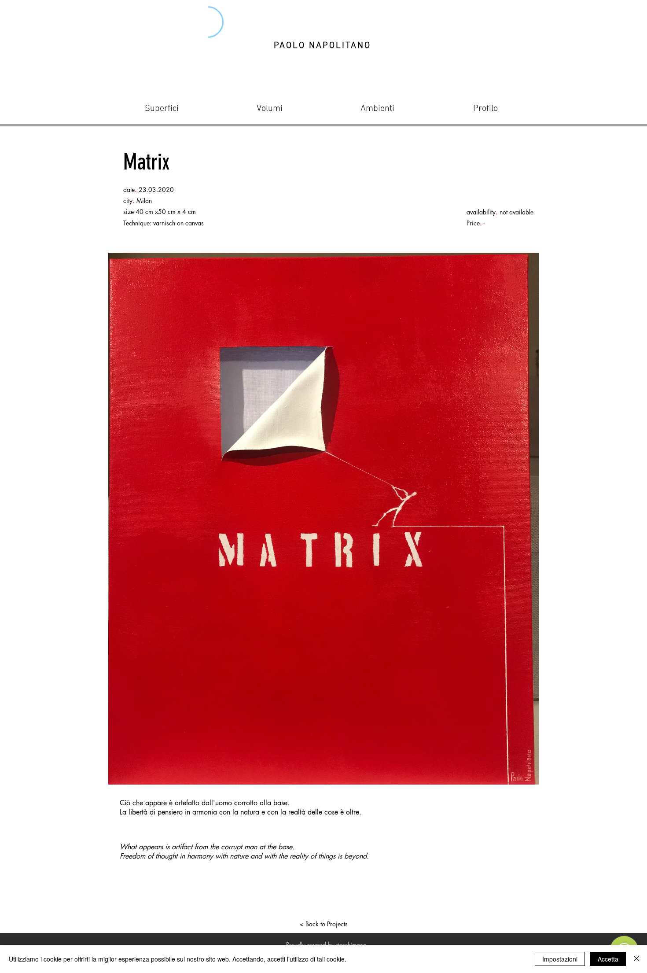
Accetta (608, 959)
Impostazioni (559, 959)
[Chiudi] (636, 959)
